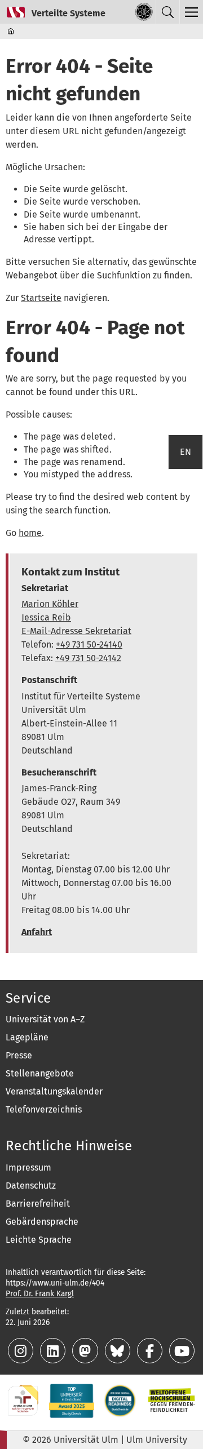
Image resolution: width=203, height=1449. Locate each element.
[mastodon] (86, 1353)
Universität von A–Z (45, 1019)
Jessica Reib (46, 617)
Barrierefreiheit (38, 1203)
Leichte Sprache (39, 1239)
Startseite (41, 298)
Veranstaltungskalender (54, 1091)
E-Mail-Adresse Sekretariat (76, 631)
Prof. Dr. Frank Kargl (40, 1294)
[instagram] (22, 1353)
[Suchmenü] (167, 12)
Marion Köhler (49, 604)
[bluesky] (119, 1353)
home (30, 533)
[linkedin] (54, 1353)
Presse (19, 1055)
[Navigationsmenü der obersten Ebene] (191, 12)
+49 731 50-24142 (88, 658)
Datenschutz (31, 1185)
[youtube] (182, 1353)
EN (185, 451)
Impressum (28, 1167)
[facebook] (151, 1353)
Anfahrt (36, 932)
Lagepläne (27, 1037)
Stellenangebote (40, 1073)
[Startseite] (11, 31)
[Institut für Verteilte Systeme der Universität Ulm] (52, 12)
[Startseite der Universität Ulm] (144, 12)
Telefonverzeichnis (44, 1109)
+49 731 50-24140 (89, 644)
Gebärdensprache (42, 1221)
